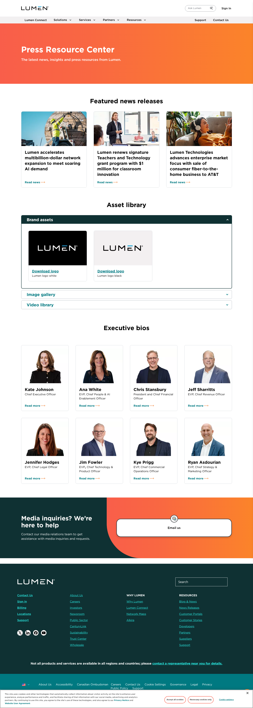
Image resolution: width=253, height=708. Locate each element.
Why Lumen (134, 601)
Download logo (110, 271)
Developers (186, 626)
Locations (24, 614)
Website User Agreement (17, 703)
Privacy (207, 684)
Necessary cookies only (201, 700)
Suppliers (185, 638)
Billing (21, 607)
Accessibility (64, 684)
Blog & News (188, 601)
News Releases (189, 607)
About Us (45, 684)
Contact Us (221, 20)
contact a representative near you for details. (187, 663)
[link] (174, 528)
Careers (116, 684)
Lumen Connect (137, 607)
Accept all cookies (175, 700)
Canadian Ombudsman (92, 684)
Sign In (226, 8)
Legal (194, 684)
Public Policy (119, 688)
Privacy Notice (121, 700)
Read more (32, 405)
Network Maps (136, 614)
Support (200, 20)
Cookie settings (226, 700)
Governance (178, 684)
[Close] (247, 693)
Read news (32, 182)
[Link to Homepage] (35, 8)
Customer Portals (190, 614)
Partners (184, 632)
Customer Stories (190, 620)
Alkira (130, 620)
